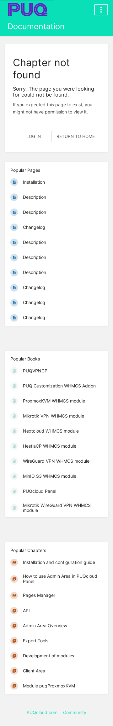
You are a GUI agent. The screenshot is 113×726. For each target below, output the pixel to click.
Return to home (75, 136)
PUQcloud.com (42, 712)
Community (74, 712)
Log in (33, 136)
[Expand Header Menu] (101, 9)
